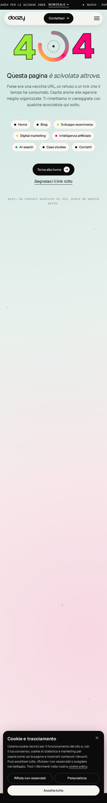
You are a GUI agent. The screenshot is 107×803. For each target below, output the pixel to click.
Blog (44, 124)
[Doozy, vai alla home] (16, 18)
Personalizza (77, 778)
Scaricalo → (55, 4)
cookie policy (78, 766)
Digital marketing (33, 136)
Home (22, 124)
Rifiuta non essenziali (30, 778)
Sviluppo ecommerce (77, 124)
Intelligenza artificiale (75, 136)
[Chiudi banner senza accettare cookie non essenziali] (97, 738)
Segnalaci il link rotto (53, 181)
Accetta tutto (53, 790)
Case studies (56, 147)
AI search (26, 147)
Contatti (85, 147)
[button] (96, 18)
